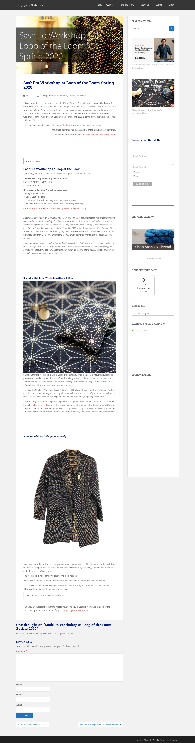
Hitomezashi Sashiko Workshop (45, 595)
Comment (21, 651)
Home (99, 5)
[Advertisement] (153, 422)
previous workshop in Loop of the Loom (96, 134)
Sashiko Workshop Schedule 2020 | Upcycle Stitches (49, 633)
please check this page (43, 405)
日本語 (171, 5)
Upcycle (55, 95)
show (37, 161)
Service (159, 5)
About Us (145, 5)
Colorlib (156, 740)
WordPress (174, 740)
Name (20, 684)
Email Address (140, 156)
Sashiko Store (127, 5)
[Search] (171, 28)
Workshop (81, 95)
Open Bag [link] (143, 291)
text (137, 176)
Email (19, 694)
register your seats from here (77, 610)
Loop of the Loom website (67, 125)
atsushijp (43, 95)
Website (20, 704)
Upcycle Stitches (30, 5)
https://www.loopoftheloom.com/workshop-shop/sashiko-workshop (54, 208)
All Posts (110, 5)
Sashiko (72, 95)
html (137, 172)
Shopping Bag (143, 288)
